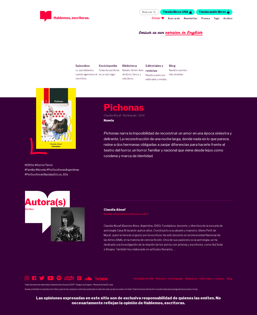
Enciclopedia (109, 70)
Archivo (227, 18)
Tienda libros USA (175, 12)
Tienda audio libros (212, 12)
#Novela (40, 169)
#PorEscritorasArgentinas (62, 169)
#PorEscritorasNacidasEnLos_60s (46, 174)
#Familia (30, 169)
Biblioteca (133, 72)
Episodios (86, 72)
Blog (178, 70)
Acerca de (174, 18)
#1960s (29, 165)
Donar (156, 18)
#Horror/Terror (44, 165)
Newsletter (191, 18)
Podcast (161, 278)
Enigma (88, 285)
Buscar (147, 12)
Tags (217, 18)
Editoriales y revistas (156, 72)
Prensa (205, 18)
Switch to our (171, 32)
